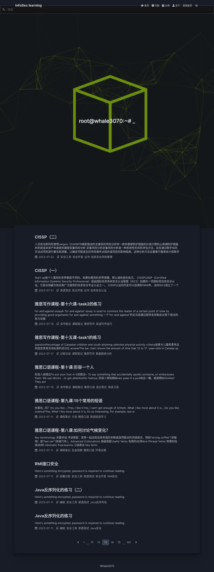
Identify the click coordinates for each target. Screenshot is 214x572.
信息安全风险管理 (101, 257)
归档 (156, 5)
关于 (177, 5)
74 (112, 542)
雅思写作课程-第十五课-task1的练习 (68, 337)
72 (98, 542)
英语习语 (113, 387)
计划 (74, 416)
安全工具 (66, 257)
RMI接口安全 (46, 463)
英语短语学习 (98, 416)
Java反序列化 (98, 502)
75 (119, 542)
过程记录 (65, 353)
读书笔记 (65, 323)
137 (129, 542)
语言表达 (101, 387)
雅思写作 (89, 323)
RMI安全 (113, 476)
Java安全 (95, 528)
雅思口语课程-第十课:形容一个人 (64, 367)
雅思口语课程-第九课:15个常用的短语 (68, 400)
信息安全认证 (98, 290)
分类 (167, 5)
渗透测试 (65, 290)
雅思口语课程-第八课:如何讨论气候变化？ (72, 430)
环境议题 (100, 450)
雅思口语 (89, 387)
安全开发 (78, 257)
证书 (87, 257)
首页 (146, 5)
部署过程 (65, 476)
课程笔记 (77, 323)
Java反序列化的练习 (53, 515)
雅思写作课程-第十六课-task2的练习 (68, 304)
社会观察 (77, 450)
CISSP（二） (47, 237)
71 (92, 542)
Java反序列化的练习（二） (59, 489)
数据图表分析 (104, 353)
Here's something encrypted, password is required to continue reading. (80, 471)
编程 (62, 502)
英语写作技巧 (104, 323)
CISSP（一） (47, 270)
